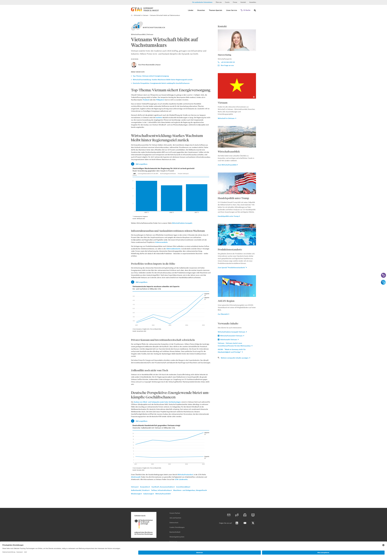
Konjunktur (144, 487)
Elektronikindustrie (173, 249)
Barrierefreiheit (175, 532)
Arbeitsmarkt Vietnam (228, 340)
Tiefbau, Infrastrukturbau (161, 490)
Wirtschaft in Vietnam (141, 15)
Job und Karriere (175, 518)
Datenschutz (174, 523)
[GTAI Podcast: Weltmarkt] (237, 515)
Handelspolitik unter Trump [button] (228, 216)
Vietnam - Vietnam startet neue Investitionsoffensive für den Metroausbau (234, 344)
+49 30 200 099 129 (228, 62)
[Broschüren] (253, 515)
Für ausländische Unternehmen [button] (202, 2)
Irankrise (159, 118)
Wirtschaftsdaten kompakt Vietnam (232, 332)
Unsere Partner (175, 513)
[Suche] (255, 11)
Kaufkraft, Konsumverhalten (163, 487)
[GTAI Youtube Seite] (245, 523)
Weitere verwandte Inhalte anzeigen (235, 358)
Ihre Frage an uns (227, 65)
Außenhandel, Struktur (139, 490)
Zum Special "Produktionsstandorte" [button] (232, 268)
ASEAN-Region (226, 300)
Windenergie (136, 494)
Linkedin (237, 523)
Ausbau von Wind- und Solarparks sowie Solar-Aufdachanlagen (157, 402)
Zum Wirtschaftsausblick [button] (227, 165)
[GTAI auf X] (253, 523)
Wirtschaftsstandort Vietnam (231, 336)
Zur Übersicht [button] (223, 314)
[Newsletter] (245, 515)
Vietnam (134, 487)
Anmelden (252, 2)
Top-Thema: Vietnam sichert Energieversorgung (151, 76)
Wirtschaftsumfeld (162, 494)
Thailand (146, 100)
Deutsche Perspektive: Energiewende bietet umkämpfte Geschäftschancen (161, 83)
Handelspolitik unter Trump (233, 198)
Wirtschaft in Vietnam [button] (226, 118)
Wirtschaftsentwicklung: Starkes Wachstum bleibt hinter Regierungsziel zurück (162, 80)
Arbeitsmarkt (136, 477)
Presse (235, 2)
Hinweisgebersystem (177, 537)
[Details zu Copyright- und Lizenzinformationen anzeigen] (253, 49)
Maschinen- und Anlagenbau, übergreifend (189, 490)
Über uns (219, 2)
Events (227, 2)
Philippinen (160, 100)
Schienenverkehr (161, 242)
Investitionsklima (182, 487)
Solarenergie (148, 494)
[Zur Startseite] (145, 11)
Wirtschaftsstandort (185, 475)
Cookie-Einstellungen (177, 527)
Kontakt (243, 2)
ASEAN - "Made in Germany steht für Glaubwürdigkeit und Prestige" (232, 350)
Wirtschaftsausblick (229, 151)
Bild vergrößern (141, 164)
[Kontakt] (229, 515)
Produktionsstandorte (230, 249)
